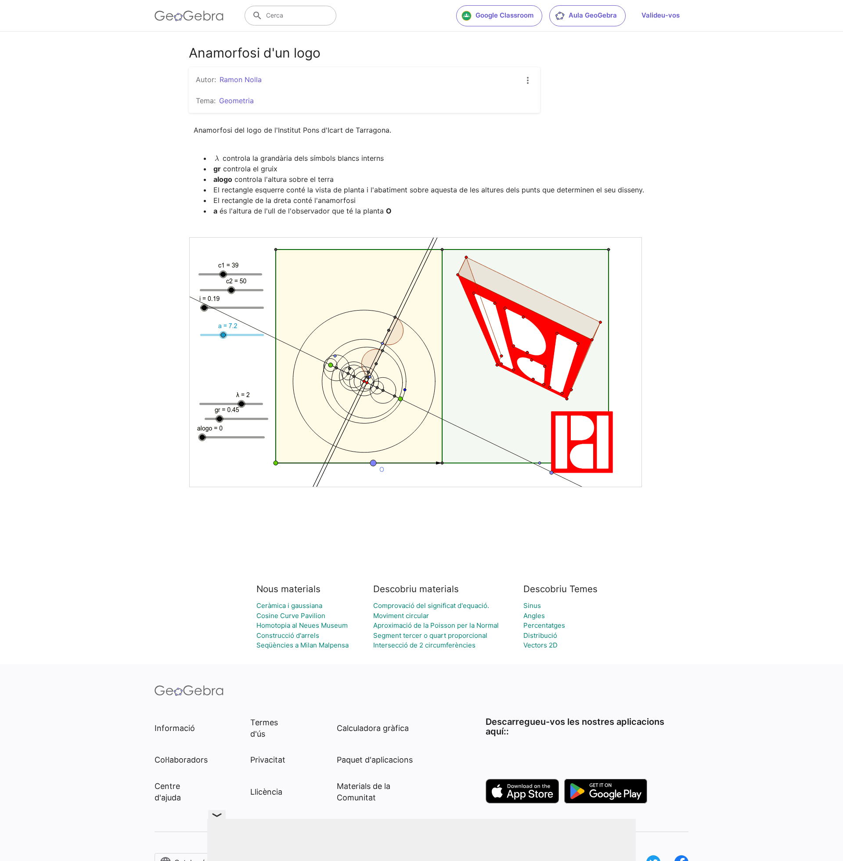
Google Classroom (504, 15)
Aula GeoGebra (593, 15)
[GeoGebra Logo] (189, 16)
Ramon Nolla (241, 79)
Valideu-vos (660, 15)
